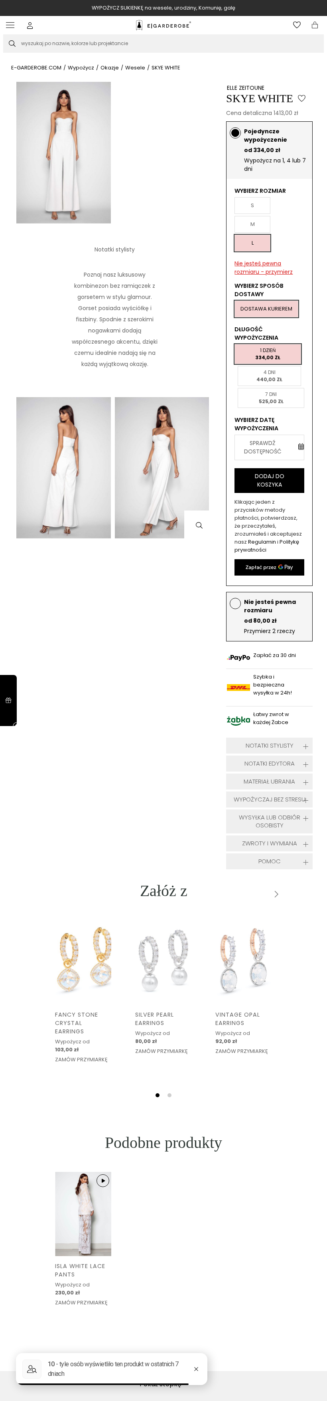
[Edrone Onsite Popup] (163, 700)
